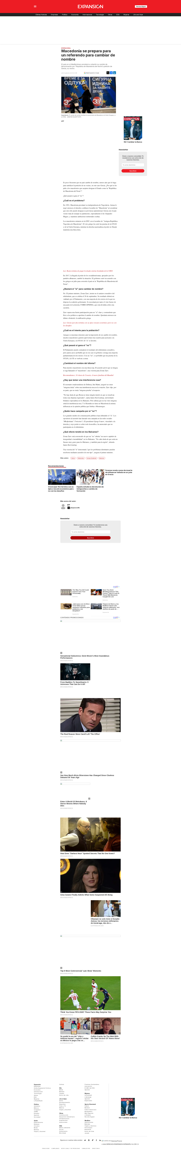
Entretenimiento (64, 1102)
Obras (110, 15)
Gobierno (37, 1106)
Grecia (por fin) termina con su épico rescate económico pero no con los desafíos (61, 489)
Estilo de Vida (89, 1131)
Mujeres (126, 15)
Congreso (37, 1109)
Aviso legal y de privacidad (70, 1148)
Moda (36, 1127)
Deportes (62, 1104)
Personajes (88, 1127)
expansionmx (86, 1140)
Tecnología (100, 15)
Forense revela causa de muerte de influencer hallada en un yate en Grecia (118, 472)
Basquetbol (88, 1111)
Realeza (36, 1124)
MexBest (87, 1120)
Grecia (73, 458)
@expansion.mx (92, 1140)
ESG (117, 15)
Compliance (55, 1148)
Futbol (87, 1106)
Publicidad (45, 1148)
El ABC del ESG (90, 1088)
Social (61, 1129)
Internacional (87, 15)
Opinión (36, 1115)
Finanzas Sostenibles (92, 1084)
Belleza (36, 1129)
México (36, 1108)
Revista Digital (141, 6)
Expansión (37, 1084)
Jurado (87, 1133)
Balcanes (101, 458)
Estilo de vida (64, 1095)
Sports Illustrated (90, 1104)
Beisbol (87, 1108)
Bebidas (87, 1124)
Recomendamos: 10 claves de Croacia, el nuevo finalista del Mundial (88, 375)
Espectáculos (38, 1122)
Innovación (88, 1086)
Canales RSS (86, 1148)
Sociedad (37, 1117)
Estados (36, 1113)
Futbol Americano (90, 1109)
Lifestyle (88, 1115)
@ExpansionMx (75, 508)
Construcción (63, 1115)
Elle (60, 1088)
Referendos (81, 458)
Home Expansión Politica (42, 1088)
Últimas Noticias (41, 15)
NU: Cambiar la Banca (133, 142)
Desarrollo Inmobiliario (67, 1117)
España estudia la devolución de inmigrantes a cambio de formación (90, 489)
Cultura (61, 1084)
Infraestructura (64, 1118)
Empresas (54, 15)
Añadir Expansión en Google (92, 72)
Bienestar (88, 1129)
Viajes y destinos (90, 1126)
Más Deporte (89, 1113)
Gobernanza (63, 1131)
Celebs (61, 1093)
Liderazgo (88, 1097)
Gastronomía (89, 1122)
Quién (36, 1121)
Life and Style (138, 15)
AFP (68, 505)
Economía (74, 15)
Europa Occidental (91, 458)
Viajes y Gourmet (39, 1131)
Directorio (96, 1148)
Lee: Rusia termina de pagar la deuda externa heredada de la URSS (88, 271)
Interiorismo (63, 1122)
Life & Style (63, 1099)
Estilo (61, 1100)
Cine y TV (62, 1106)
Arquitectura (63, 1120)
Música (61, 1108)
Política (64, 15)
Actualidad (88, 1095)
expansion (101, 1140)
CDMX (36, 1111)
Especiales (88, 1100)
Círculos (36, 1126)
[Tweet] (108, 72)
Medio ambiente (64, 1127)
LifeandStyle (38, 1100)
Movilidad (62, 1133)
